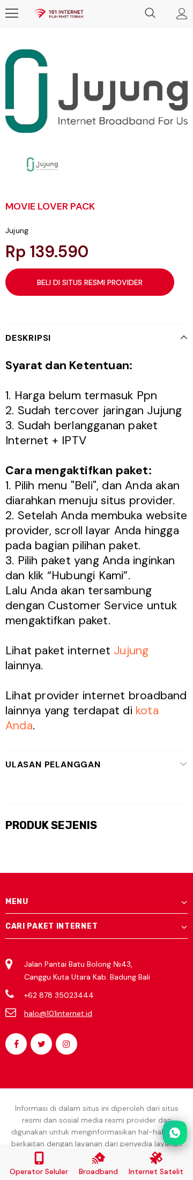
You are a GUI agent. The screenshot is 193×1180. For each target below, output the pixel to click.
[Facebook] (16, 1044)
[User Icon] (182, 13)
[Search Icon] (150, 13)
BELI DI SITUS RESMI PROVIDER (90, 282)
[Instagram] (66, 1044)
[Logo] (58, 13)
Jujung (16, 230)
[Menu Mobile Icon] (11, 13)
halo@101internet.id (58, 1013)
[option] (96, 91)
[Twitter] (41, 1044)
